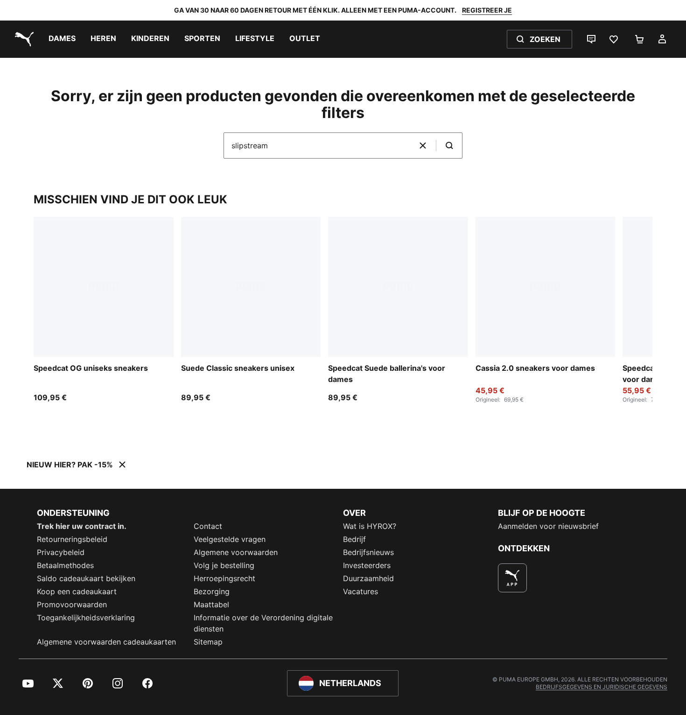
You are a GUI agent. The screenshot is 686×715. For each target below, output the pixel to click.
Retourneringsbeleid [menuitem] (72, 539)
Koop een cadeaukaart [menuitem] (77, 591)
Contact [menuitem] (208, 526)
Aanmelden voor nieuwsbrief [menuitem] (548, 526)
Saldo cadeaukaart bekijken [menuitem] (86, 578)
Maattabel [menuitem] (211, 604)
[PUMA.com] (22, 39)
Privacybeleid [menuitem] (60, 552)
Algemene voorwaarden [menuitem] (236, 552)
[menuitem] (62, 39)
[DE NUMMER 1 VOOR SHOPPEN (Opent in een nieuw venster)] (512, 577)
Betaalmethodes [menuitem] (65, 565)
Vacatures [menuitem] (360, 591)
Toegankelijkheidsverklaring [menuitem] (86, 617)
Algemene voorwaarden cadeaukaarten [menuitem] (106, 641)
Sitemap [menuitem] (208, 641)
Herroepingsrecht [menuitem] (224, 578)
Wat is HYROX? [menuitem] (369, 526)
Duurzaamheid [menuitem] (368, 578)
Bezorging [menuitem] (212, 591)
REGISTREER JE (487, 10)
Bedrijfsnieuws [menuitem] (368, 552)
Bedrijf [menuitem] (354, 539)
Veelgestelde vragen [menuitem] (230, 539)
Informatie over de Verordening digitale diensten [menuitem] (263, 623)
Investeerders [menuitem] (367, 565)
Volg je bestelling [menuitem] (224, 565)
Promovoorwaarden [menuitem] (72, 604)
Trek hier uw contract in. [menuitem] (81, 526)
